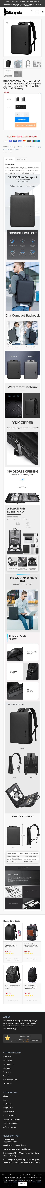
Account (36, 1)
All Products (7, 1083)
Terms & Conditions (10, 1123)
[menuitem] (8, 1)
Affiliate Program (9, 1127)
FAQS (5, 1100)
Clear (40, 93)
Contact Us (7, 1104)
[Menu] (36, 11)
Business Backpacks (30, 147)
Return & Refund (9, 1115)
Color (9, 99)
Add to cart (22, 120)
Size (9, 107)
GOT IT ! (23, 1184)
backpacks (15, 149)
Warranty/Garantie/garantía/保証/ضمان (17, 1149)
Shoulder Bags (8, 1064)
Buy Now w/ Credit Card (26, 125)
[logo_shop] (18, 11)
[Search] (31, 11)
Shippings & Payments (11, 1119)
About (5, 1096)
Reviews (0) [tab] (21, 159)
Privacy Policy (8, 1111)
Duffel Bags (7, 1060)
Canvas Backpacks (10, 1080)
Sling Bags (7, 1068)
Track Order (14, 1)
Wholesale (30, 1)
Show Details (17, 959)
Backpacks (21, 147)
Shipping (22, 1)
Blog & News (8, 1108)
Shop (7, 1)
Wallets (6, 1076)
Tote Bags (7, 1072)
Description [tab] (9, 159)
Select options (32, 959)
